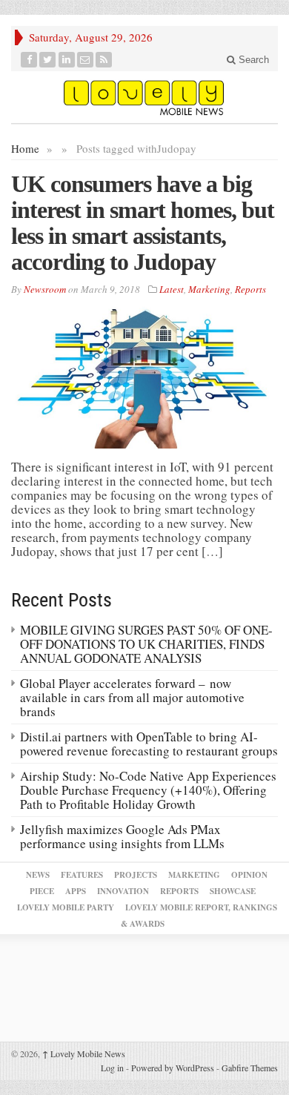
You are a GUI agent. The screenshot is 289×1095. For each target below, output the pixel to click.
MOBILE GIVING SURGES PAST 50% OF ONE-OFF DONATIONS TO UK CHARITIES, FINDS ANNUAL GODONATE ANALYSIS (146, 643)
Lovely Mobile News (83, 1053)
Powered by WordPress (172, 1068)
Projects (135, 875)
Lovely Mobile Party (65, 907)
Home (25, 148)
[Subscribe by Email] (85, 59)
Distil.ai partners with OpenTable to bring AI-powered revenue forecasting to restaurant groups (149, 743)
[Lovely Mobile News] (144, 97)
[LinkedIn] (67, 59)
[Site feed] (104, 59)
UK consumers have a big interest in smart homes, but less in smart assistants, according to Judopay (142, 223)
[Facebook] (29, 59)
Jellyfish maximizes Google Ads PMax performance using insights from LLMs (122, 836)
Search (252, 59)
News (38, 875)
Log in (112, 1068)
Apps (75, 891)
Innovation (123, 891)
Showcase (233, 891)
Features (82, 875)
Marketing (209, 289)
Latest (171, 289)
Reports (250, 289)
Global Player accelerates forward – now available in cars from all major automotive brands (132, 697)
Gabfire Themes (250, 1068)
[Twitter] (48, 59)
